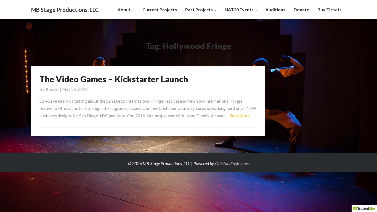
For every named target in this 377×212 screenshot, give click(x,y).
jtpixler (52, 89)
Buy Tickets (329, 9)
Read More (239, 115)
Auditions (275, 9)
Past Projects (199, 9)
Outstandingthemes (232, 163)
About (124, 9)
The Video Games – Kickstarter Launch (113, 79)
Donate (301, 9)
